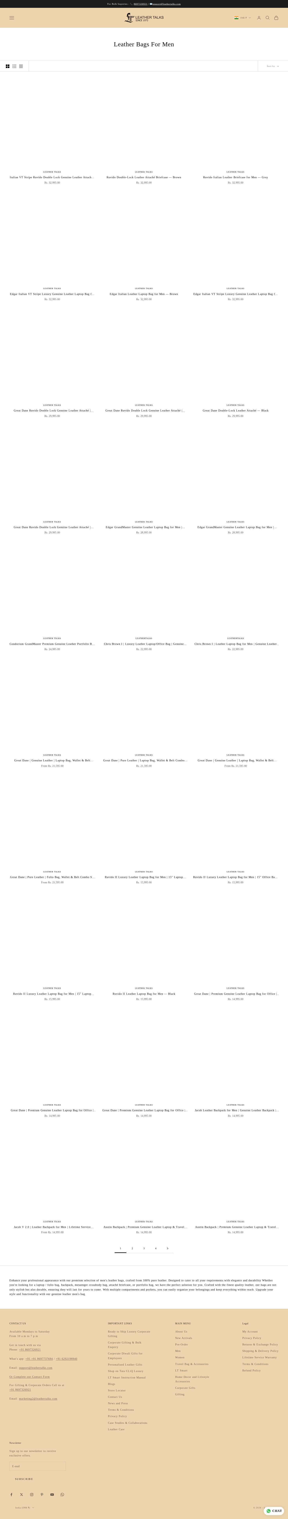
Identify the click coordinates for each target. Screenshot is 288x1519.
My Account (250, 1331)
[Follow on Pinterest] (42, 1495)
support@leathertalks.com (167, 4)
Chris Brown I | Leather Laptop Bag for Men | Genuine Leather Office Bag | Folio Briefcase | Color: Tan (236, 644)
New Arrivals (183, 1338)
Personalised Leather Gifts (125, 1364)
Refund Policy (251, 1370)
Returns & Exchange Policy (260, 1344)
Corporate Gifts (185, 1387)
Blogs (111, 1384)
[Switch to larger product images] (7, 66)
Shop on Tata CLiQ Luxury (125, 1371)
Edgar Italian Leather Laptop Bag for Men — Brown (144, 294)
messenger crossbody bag (91, 1284)
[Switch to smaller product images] (14, 66)
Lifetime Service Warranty (259, 1357)
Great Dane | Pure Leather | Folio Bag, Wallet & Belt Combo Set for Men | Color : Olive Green (52, 877)
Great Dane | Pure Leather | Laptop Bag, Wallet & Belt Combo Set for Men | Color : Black (144, 761)
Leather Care (116, 1429)
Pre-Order (181, 1344)
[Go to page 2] (167, 1248)
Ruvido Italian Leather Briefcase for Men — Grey (235, 177)
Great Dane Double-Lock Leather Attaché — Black (236, 410)
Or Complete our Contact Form (29, 1376)
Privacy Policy (117, 1416)
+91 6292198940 (66, 1358)
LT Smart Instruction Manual (127, 1377)
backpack (67, 1284)
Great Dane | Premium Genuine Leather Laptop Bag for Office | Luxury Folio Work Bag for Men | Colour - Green (235, 994)
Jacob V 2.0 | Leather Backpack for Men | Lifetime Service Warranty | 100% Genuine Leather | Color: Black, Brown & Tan (52, 1227)
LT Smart (181, 1370)
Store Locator (117, 1390)
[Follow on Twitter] (22, 1495)
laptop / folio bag (47, 1284)
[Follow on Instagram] (32, 1495)
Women (180, 1357)
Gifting (180, 1394)
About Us (181, 1331)
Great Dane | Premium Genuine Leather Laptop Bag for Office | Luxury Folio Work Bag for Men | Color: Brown (52, 1111)
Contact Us (115, 1396)
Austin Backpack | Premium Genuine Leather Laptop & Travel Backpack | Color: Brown (235, 1227)
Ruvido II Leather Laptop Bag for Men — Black (144, 993)
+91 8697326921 (30, 1349)
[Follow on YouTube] (52, 1495)
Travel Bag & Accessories (191, 1364)
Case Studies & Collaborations (127, 1422)
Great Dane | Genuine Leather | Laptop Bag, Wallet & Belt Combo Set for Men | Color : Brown (52, 761)
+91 (28, 1358)
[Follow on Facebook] (11, 1495)
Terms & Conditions (121, 1409)
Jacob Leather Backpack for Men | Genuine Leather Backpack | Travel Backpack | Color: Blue (235, 1111)
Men (178, 1351)
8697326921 (141, 4)
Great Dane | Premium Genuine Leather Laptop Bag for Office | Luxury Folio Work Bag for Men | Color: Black (143, 1111)
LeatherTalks (144, 638)
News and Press (118, 1403)
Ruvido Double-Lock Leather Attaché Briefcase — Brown (144, 177)
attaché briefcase (120, 1284)
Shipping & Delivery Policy (260, 1351)
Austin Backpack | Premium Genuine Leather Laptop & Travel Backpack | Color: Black (143, 1227)
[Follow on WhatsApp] (62, 1495)
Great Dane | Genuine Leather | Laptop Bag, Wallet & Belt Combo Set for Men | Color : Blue (236, 761)
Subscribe (24, 1479)
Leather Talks (52, 172)
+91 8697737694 (42, 1358)
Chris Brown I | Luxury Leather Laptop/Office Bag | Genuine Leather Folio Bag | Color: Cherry (144, 644)
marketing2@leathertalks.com (38, 1398)
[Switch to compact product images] (21, 66)
